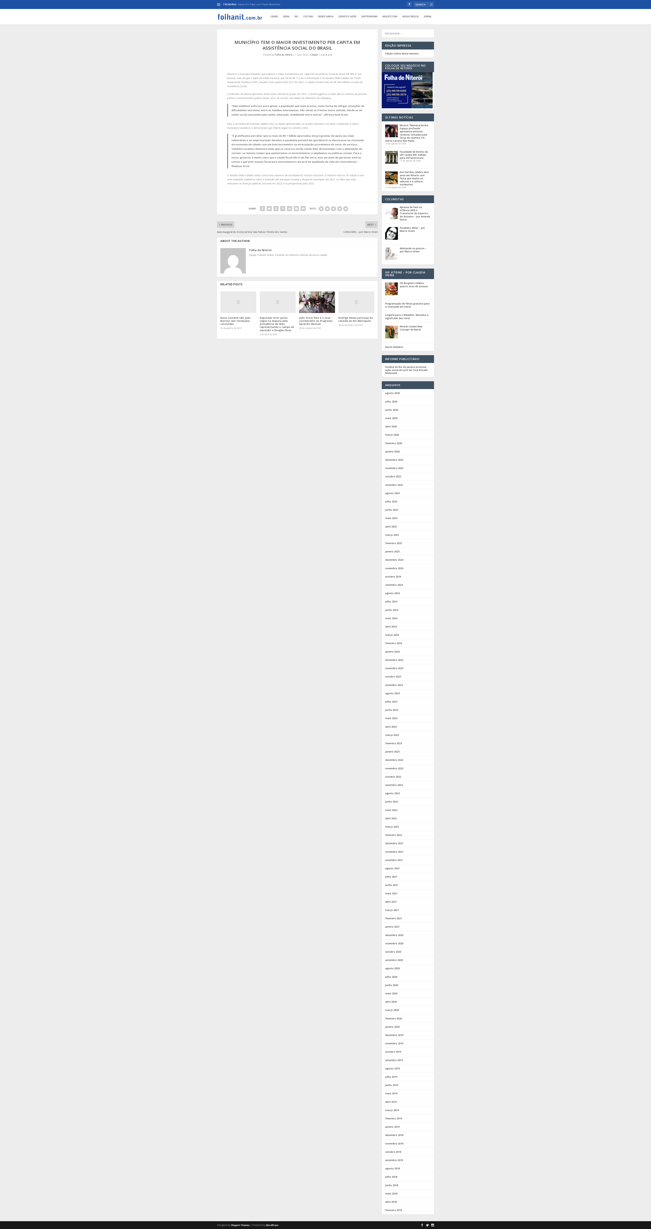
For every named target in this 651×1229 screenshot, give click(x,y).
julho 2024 (391, 601)
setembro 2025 (394, 484)
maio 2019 (391, 1093)
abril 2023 (391, 726)
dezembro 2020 (394, 935)
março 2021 (392, 910)
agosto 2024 (392, 593)
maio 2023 (391, 718)
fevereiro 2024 (393, 643)
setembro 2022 (394, 785)
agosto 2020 (392, 968)
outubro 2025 (393, 476)
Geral (286, 16)
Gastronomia (369, 16)
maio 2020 (391, 993)
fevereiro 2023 (393, 743)
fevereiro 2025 (393, 543)
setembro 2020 (394, 960)
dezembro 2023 (394, 660)
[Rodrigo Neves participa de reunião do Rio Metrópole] (356, 302)
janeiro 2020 (392, 1026)
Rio (296, 16)
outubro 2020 (393, 951)
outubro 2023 (393, 676)
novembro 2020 (394, 943)
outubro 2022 (393, 776)
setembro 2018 (394, 1160)
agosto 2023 (392, 693)
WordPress (272, 1225)
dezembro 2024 (394, 559)
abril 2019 (391, 1101)
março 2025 (392, 534)
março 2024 (392, 634)
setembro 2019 (394, 1060)
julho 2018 (391, 1176)
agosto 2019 (392, 1068)
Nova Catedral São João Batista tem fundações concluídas (235, 321)
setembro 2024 (394, 584)
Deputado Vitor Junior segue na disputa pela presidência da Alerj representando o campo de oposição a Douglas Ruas (277, 324)
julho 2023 (391, 701)
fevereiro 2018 (393, 1210)
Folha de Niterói (283, 54)
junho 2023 (391, 710)
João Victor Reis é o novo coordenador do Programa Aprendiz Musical (316, 321)
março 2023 (392, 735)
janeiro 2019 (392, 1126)
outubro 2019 (393, 1051)
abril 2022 (391, 818)
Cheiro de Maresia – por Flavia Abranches (260, 4)
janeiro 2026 (392, 451)
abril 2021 (391, 901)
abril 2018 (391, 1201)
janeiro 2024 (392, 651)
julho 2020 (391, 976)
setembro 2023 (394, 685)
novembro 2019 (394, 1043)
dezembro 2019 (394, 1035)
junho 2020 (391, 985)
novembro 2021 (394, 851)
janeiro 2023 (392, 751)
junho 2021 (391, 885)
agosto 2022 (392, 793)
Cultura (308, 16)
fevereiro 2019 (393, 1118)
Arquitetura (389, 16)
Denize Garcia (325, 16)
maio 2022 (391, 810)
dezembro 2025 (394, 459)
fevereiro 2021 (393, 918)
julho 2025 (391, 501)
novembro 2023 (394, 668)
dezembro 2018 (394, 1135)
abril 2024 (391, 626)
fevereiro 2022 (393, 835)
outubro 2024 (393, 576)
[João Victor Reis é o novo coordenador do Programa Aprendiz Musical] (317, 302)
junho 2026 (391, 409)
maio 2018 (391, 1193)
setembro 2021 (394, 860)
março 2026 (392, 434)
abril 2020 (391, 1001)
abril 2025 (391, 526)
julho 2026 (391, 401)
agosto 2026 (392, 393)
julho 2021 (391, 876)
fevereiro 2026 (393, 443)
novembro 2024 (394, 568)
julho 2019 (391, 1076)
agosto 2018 (392, 1168)
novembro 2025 (394, 468)
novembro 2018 (394, 1143)
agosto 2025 (392, 493)
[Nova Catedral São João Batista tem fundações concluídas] (238, 302)
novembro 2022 (394, 768)
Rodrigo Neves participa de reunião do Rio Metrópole (355, 319)
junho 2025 (391, 509)
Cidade (274, 16)
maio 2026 (391, 418)
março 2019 (392, 1110)
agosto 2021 (392, 868)
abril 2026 (391, 426)
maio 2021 (391, 893)
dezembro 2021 (394, 843)
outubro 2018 (393, 1151)
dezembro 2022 (394, 759)
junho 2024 (391, 610)
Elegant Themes (240, 1225)
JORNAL (427, 16)
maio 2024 (391, 618)
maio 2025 (391, 518)
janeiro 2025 (392, 551)
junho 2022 (391, 801)
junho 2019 (391, 1085)
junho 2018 (391, 1185)
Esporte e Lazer (347, 16)
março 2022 (392, 826)
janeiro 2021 (392, 926)
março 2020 (392, 1010)
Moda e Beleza (410, 16)
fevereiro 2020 (393, 1018)
